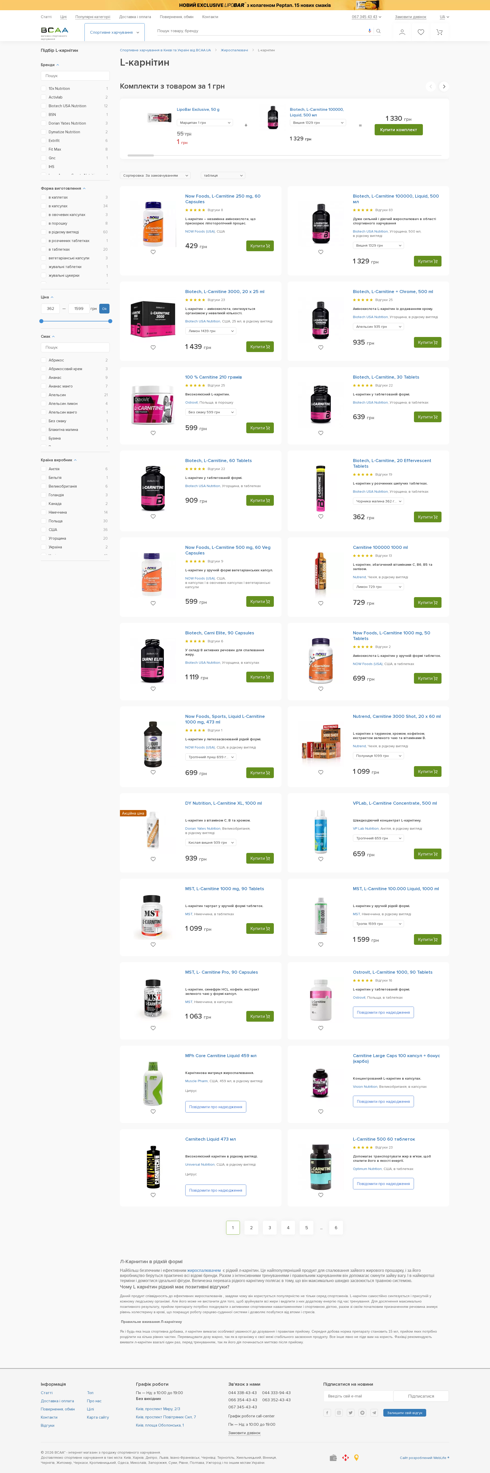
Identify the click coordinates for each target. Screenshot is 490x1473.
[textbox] (155, 175)
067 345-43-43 (242, 1407)
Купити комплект (398, 129)
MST (188, 914)
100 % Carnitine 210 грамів (213, 377)
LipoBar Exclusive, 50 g (198, 109)
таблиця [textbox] (211, 175)
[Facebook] (327, 1413)
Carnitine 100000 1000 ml (380, 547)
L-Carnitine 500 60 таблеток (384, 1139)
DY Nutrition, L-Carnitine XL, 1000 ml (223, 803)
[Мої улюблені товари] (421, 32)
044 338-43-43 (242, 1392)
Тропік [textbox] (369, 924)
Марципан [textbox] (193, 122)
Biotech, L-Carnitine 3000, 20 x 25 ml (224, 291)
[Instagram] (339, 1413)
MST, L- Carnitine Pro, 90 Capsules (221, 972)
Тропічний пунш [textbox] (209, 757)
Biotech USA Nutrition (370, 231)
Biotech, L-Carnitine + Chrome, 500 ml (393, 291)
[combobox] (205, 122)
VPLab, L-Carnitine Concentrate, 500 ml (395, 803)
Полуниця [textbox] (372, 756)
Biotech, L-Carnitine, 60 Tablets (218, 460)
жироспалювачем (204, 1270)
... (321, 1227)
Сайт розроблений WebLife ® (424, 1458)
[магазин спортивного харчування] (59, 30)
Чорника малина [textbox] (377, 501)
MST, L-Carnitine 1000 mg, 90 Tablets (224, 888)
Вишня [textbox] (306, 122)
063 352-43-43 (276, 1400)
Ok (104, 309)
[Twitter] (350, 1413)
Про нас (94, 1401)
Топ (90, 1392)
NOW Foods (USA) (200, 231)
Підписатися (421, 1396)
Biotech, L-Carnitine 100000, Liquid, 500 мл (317, 112)
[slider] (41, 321)
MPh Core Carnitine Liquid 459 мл (220, 1055)
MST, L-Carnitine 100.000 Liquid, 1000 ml (396, 888)
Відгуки (47, 1425)
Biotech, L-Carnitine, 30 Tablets (386, 377)
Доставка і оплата (135, 17)
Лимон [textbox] (202, 331)
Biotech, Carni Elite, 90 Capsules (219, 633)
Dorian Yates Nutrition (202, 828)
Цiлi (63, 17)
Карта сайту (98, 1417)
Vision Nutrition (365, 1086)
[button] (431, 86)
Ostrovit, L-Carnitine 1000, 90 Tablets (393, 972)
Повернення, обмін (176, 17)
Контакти (210, 17)
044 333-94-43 (276, 1392)
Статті (46, 17)
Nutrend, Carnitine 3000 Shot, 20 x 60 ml (397, 716)
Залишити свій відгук (404, 1413)
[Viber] (362, 1413)
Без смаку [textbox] (204, 412)
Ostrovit (191, 402)
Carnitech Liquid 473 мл (210, 1139)
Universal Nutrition (200, 1164)
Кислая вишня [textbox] (208, 842)
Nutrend (359, 577)
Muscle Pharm (196, 1081)
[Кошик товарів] (439, 32)
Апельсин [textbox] (371, 326)
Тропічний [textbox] (372, 838)
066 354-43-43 (242, 1400)
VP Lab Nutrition (366, 828)
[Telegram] (374, 1413)
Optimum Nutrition (367, 1169)
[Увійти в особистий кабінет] (402, 32)
